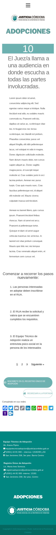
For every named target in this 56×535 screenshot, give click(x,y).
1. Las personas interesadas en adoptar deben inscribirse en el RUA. (26, 290)
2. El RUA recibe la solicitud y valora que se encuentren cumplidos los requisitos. (27, 315)
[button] (28, 5)
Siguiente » (37, 364)
